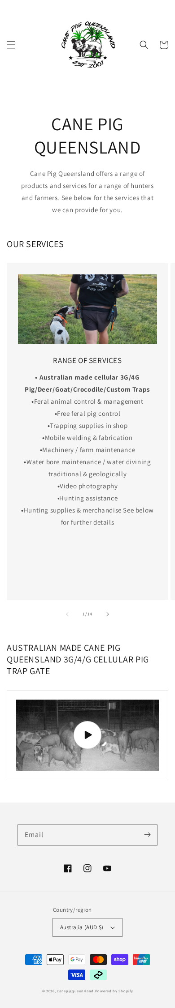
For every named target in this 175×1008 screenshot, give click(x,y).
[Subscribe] (147, 835)
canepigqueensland (75, 990)
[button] (11, 45)
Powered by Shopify (114, 990)
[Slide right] (108, 614)
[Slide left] (67, 614)
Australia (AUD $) (82, 927)
